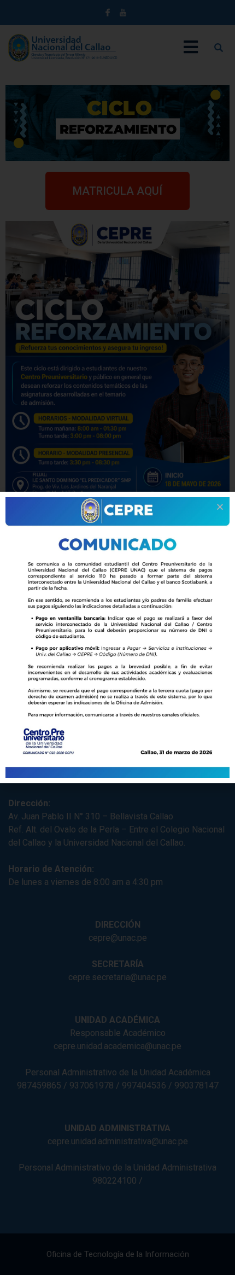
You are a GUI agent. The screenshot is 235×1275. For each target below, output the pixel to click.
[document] (117, 637)
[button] (220, 507)
